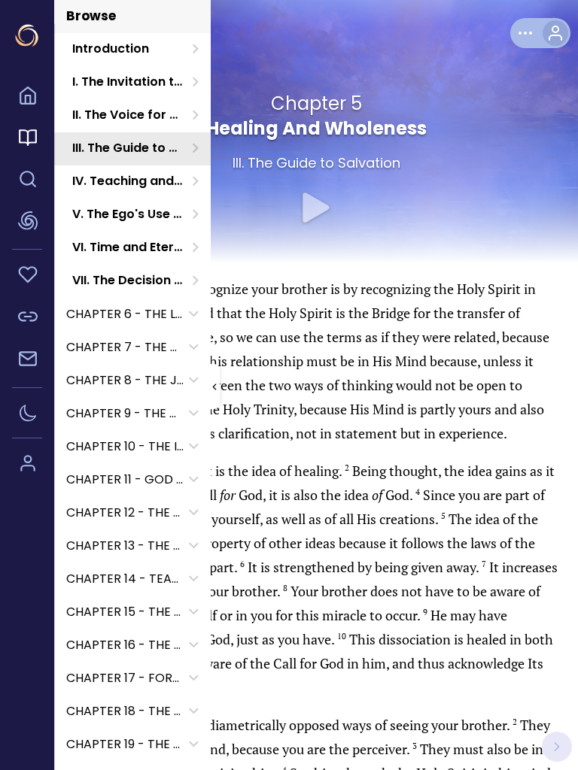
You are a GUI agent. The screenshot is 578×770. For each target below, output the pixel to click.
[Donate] (27, 277)
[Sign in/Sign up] (27, 465)
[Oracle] (27, 223)
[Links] (27, 319)
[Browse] (27, 140)
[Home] (27, 98)
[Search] (27, 181)
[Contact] (27, 361)
